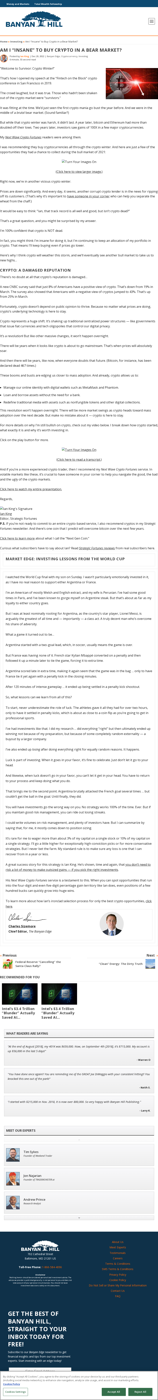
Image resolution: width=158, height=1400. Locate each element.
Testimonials (118, 1253)
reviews (97, 548)
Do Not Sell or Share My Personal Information (118, 1285)
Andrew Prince (34, 1200)
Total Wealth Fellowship (48, 3)
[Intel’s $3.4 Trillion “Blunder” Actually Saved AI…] (20, 994)
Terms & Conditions (117, 1263)
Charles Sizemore (22, 926)
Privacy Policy (117, 1274)
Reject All (140, 1391)
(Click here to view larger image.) (79, 172)
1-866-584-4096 (52, 1267)
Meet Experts (117, 1247)
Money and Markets (18, 3)
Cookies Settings (15, 1391)
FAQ (117, 1296)
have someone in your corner (88, 196)
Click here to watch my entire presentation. (31, 489)
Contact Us (118, 1291)
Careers (118, 1258)
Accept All (114, 1391)
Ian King (24, 56)
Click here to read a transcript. (79, 459)
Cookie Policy (117, 1280)
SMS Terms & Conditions (117, 1269)
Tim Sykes (31, 1152)
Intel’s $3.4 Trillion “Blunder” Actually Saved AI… (18, 1013)
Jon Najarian (32, 1176)
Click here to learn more (17, 538)
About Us (118, 1242)
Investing (16, 41)
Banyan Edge (53, 56)
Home (4, 41)
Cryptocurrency (69, 56)
